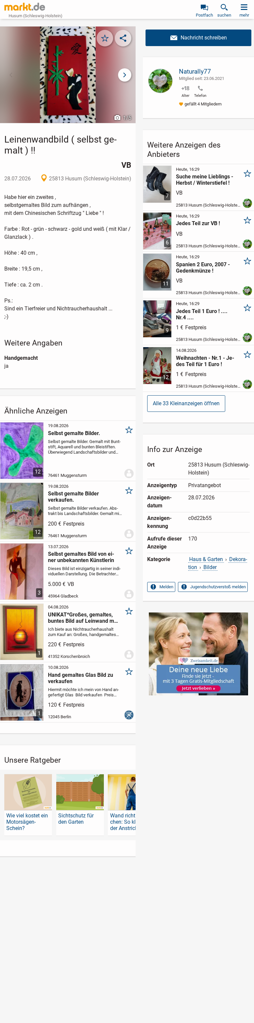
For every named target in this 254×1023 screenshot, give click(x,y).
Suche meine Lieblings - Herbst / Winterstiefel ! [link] (204, 179)
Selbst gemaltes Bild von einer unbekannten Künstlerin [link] (81, 557)
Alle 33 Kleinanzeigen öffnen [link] (186, 403)
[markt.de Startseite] (24, 7)
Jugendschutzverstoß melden (218, 586)
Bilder (210, 567)
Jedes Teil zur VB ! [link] (198, 223)
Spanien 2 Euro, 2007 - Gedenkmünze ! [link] (203, 267)
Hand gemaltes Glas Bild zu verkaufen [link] (80, 678)
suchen (224, 15)
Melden (166, 586)
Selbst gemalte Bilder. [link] (74, 433)
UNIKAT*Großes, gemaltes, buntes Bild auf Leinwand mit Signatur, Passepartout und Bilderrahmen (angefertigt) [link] (82, 617)
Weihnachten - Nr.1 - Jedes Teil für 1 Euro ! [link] (205, 361)
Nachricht (198, 38)
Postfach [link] (204, 15)
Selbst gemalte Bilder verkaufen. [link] (73, 496)
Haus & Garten (206, 559)
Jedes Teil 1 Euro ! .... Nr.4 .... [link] (202, 314)
